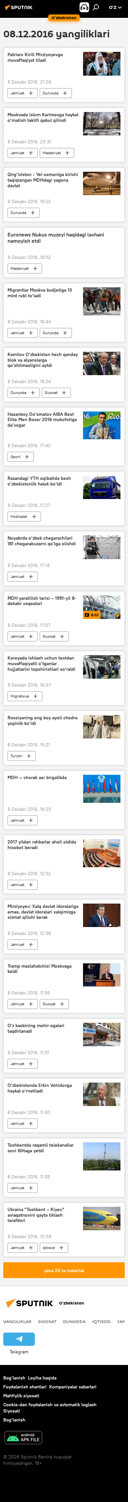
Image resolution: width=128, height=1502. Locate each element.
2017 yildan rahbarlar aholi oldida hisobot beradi (42, 844)
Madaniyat (52, 152)
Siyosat (51, 392)
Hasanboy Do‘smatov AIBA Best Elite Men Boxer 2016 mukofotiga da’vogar (42, 419)
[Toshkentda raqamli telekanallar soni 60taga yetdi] (101, 1156)
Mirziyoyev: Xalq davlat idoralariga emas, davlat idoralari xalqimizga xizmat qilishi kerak (43, 912)
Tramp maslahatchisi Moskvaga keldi (40, 969)
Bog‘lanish (14, 1378)
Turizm (16, 755)
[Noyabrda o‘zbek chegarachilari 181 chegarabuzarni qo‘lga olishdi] (101, 547)
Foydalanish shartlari (25, 1387)
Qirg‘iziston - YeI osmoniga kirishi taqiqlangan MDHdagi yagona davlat (43, 180)
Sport (15, 456)
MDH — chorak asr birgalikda (37, 777)
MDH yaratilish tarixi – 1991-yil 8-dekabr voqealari (42, 601)
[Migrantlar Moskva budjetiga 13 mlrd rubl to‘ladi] (101, 301)
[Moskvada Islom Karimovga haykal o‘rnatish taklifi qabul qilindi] (101, 123)
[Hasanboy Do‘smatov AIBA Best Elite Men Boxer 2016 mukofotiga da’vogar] (101, 425)
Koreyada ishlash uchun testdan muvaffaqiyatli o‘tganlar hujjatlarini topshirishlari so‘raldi (41, 663)
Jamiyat (17, 92)
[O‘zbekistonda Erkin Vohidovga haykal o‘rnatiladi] (101, 1094)
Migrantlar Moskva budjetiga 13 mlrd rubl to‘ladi (40, 293)
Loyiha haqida (42, 1378)
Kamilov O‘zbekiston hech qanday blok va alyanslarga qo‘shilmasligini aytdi (43, 360)
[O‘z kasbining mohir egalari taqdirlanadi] (101, 1034)
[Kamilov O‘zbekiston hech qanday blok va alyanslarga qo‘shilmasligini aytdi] (101, 363)
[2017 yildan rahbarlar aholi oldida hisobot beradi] (101, 853)
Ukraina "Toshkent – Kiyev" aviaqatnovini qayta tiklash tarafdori (36, 1215)
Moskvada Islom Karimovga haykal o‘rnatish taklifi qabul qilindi (43, 117)
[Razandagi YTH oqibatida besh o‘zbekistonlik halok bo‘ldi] (101, 487)
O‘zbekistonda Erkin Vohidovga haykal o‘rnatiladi (40, 1088)
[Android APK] (23, 1438)
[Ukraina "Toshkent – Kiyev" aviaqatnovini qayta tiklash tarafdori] (101, 1218)
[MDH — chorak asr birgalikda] (101, 789)
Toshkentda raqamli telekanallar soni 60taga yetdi (41, 1148)
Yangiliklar (17, 1321)
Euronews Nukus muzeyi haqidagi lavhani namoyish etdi (56, 238)
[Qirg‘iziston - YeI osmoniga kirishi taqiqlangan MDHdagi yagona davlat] (101, 183)
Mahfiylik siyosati (21, 1396)
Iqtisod (49, 1247)
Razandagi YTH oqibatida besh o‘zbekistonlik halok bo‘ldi (39, 481)
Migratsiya (20, 696)
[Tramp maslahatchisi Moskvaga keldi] (101, 975)
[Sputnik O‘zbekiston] (19, 10)
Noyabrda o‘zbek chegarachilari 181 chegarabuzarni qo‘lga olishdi (42, 541)
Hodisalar (19, 516)
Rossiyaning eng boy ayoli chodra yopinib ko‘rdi (42, 720)
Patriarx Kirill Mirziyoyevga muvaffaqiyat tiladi (35, 57)
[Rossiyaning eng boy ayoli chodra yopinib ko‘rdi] (101, 726)
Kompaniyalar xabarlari (72, 1387)
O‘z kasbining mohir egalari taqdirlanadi (36, 1028)
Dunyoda (50, 92)
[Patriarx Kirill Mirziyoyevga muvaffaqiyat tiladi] (101, 63)
